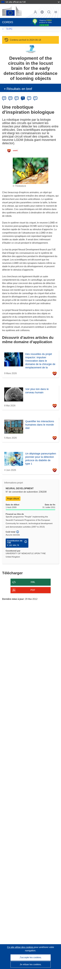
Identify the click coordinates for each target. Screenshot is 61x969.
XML (32, 582)
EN (10, 98)
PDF (32, 590)
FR (23, 98)
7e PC (9, 29)
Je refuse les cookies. (30, 964)
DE (4, 98)
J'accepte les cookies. (31, 957)
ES (16, 98)
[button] (42, 12)
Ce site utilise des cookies (20, 947)
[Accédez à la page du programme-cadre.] (30, 49)
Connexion (35, 12)
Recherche (49, 12)
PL (35, 98)
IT (29, 98)
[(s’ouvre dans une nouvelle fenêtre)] (12, 11)
